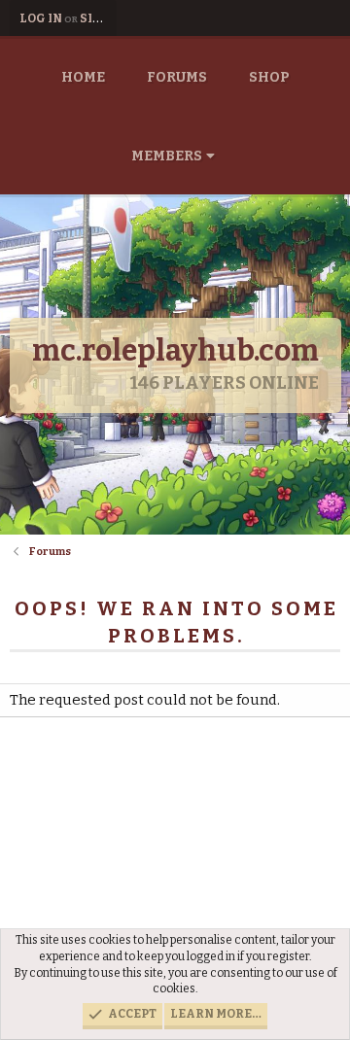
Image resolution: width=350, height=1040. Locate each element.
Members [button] (166, 156)
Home (83, 77)
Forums (177, 77)
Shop (269, 77)
